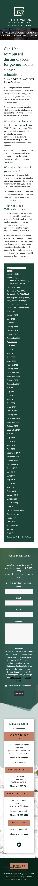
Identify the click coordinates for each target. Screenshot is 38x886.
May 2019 (11, 480)
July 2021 (11, 392)
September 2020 (13, 430)
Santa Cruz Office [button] (19, 794)
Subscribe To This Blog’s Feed (19, 537)
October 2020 (12, 426)
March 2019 (11, 487)
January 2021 (12, 415)
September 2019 (13, 464)
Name (19, 586)
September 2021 (13, 384)
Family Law (15, 82)
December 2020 (13, 418)
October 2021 (12, 380)
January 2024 (12, 327)
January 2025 (12, 315)
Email (19, 598)
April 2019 (11, 483)
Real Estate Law (13, 526)
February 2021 (12, 411)
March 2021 (11, 407)
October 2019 (12, 461)
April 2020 (11, 449)
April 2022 (11, 357)
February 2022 (12, 365)
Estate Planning (13, 514)
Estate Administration (15, 510)
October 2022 (12, 334)
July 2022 (11, 346)
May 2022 (11, 353)
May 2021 (11, 399)
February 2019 (12, 491)
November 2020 (13, 422)
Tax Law (10, 529)
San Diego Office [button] (19, 770)
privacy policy (16, 879)
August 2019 (12, 468)
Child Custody (12, 503)
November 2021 (13, 376)
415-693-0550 (23, 20)
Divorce (7, 82)
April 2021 (11, 403)
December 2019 (13, 453)
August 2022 (12, 342)
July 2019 (11, 472)
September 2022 (13, 338)
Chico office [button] (19, 823)
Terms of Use (15, 678)
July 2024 (11, 319)
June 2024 (11, 323)
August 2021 (12, 388)
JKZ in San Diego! (14, 287)
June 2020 (11, 441)
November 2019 (13, 457)
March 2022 (11, 361)
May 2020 (11, 445)
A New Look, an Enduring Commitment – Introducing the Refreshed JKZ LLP (18, 281)
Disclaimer (19, 648)
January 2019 (12, 495)
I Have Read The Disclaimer (20, 686)
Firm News (11, 522)
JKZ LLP (17, 79)
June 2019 (11, 476)
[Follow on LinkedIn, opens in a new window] (19, 844)
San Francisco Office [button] (19, 736)
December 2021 (13, 372)
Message (19, 621)
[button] (19, 2)
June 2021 (11, 395)
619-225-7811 (22, 786)
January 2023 (12, 330)
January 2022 (12, 369)
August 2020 (12, 434)
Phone (19, 609)
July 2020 (11, 438)
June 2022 (11, 349)
